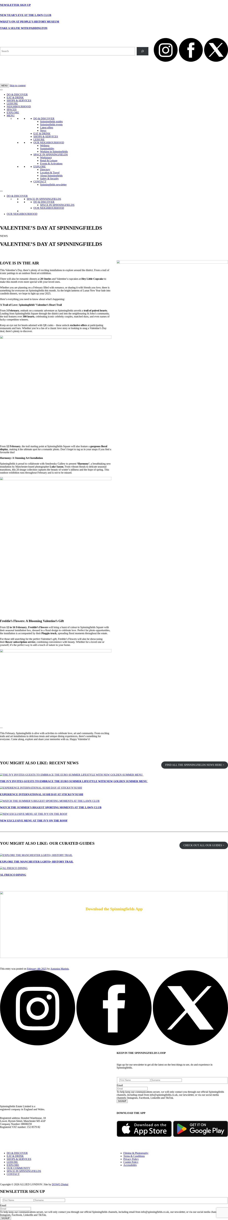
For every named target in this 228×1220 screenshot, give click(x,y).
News (43, 130)
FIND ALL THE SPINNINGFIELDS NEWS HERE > (194, 764)
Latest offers (46, 127)
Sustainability (47, 148)
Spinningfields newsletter (53, 184)
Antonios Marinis (59, 968)
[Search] (143, 51)
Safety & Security (49, 178)
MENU (4, 85)
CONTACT (39, 181)
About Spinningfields (51, 175)
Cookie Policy (130, 1162)
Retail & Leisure (48, 160)
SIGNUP (122, 1101)
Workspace (46, 157)
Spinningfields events (51, 124)
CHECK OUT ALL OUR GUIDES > (203, 845)
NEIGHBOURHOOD (19, 106)
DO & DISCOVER (17, 94)
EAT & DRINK (15, 97)
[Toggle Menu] (1, 89)
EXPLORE (13, 112)
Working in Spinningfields (54, 151)
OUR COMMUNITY (18, 1168)
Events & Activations (51, 163)
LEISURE (12, 103)
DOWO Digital (60, 1184)
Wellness (44, 145)
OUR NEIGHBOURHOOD (48, 142)
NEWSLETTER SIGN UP (15, 5)
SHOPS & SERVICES (19, 100)
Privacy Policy (131, 1159)
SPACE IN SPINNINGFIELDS (50, 154)
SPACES (12, 109)
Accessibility (130, 1165)
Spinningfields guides (51, 121)
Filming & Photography (135, 1153)
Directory (45, 169)
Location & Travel (49, 172)
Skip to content (18, 85)
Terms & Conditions (134, 1156)
